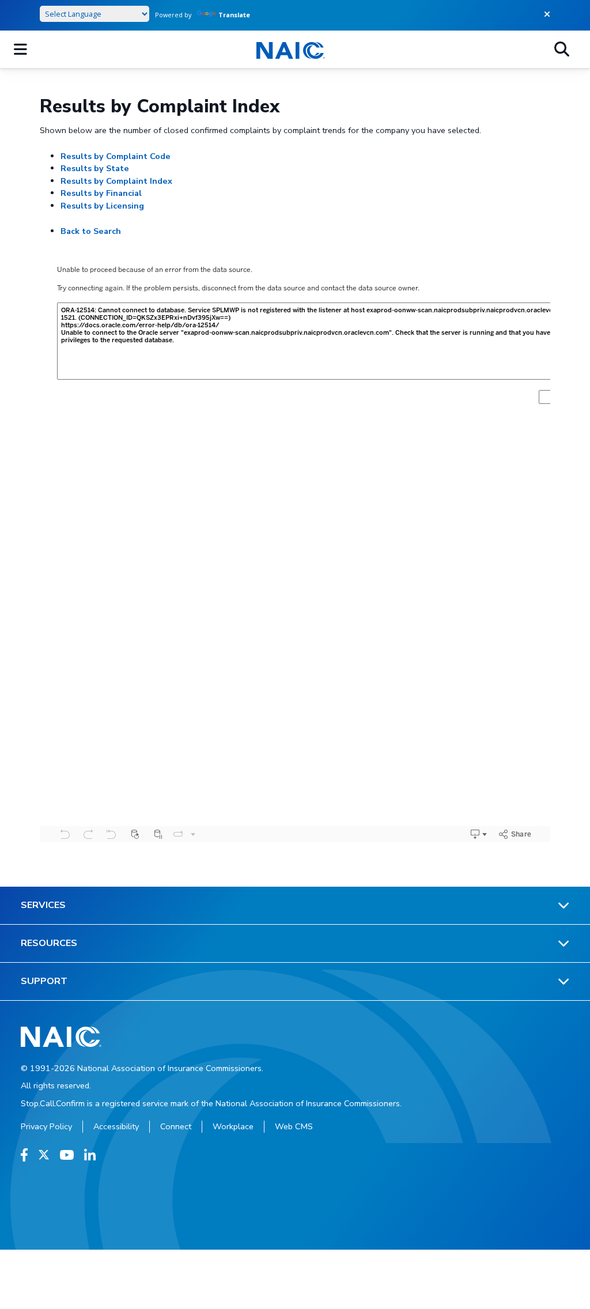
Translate (234, 14)
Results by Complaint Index (116, 181)
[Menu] (20, 49)
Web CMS (294, 1126)
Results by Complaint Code (115, 156)
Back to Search (90, 231)
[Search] (561, 49)
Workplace (233, 1126)
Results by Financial (101, 193)
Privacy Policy (46, 1126)
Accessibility (116, 1126)
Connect (175, 1126)
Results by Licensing (102, 205)
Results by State (94, 168)
